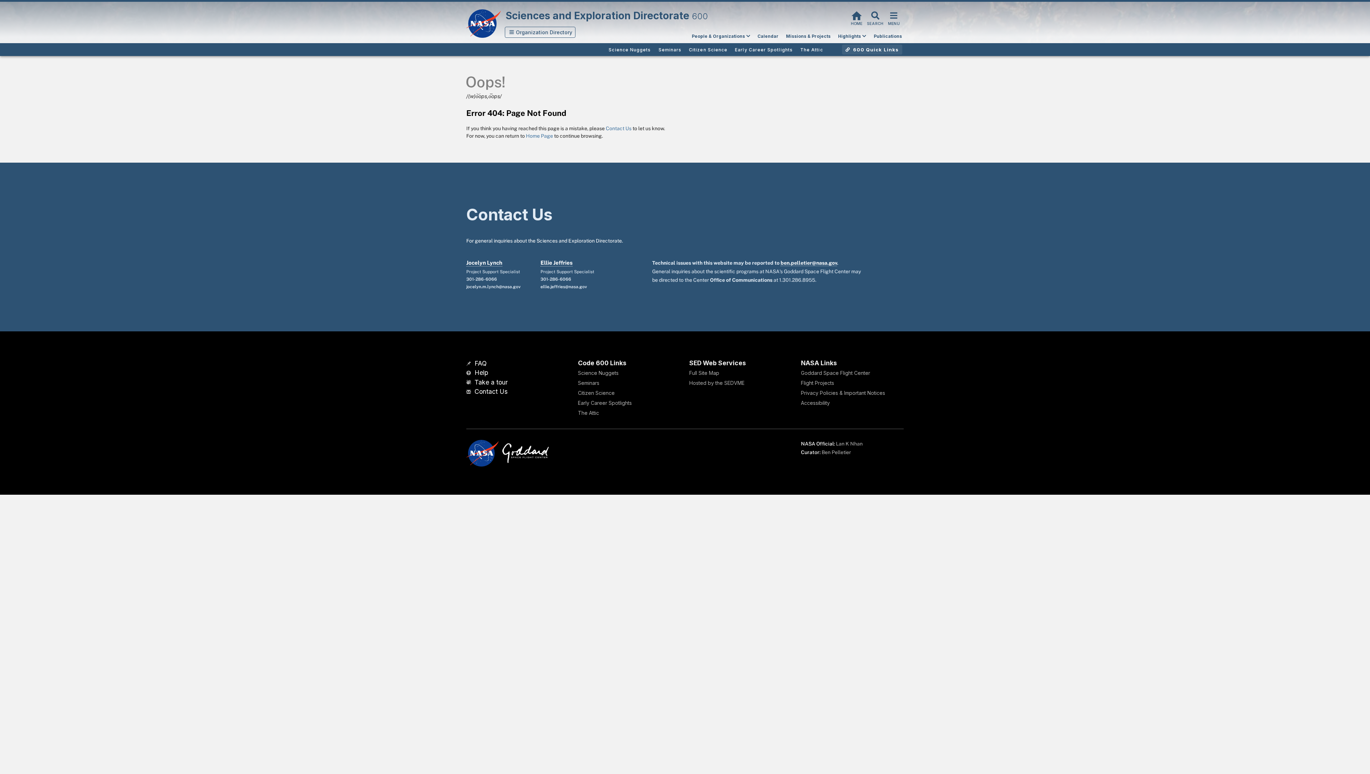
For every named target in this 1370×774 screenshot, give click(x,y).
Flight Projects (817, 383)
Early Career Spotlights (605, 403)
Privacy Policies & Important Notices (843, 393)
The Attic (588, 413)
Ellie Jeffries (557, 263)
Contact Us (618, 128)
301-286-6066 (481, 279)
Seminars (588, 383)
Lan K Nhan (849, 444)
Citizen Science (596, 393)
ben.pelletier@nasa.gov (809, 263)
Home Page (539, 136)
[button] (540, 32)
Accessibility (815, 403)
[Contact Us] (469, 392)
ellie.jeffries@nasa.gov (564, 286)
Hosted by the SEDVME (717, 383)
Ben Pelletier (836, 452)
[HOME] (856, 15)
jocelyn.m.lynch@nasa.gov (493, 286)
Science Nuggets (598, 373)
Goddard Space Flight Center (835, 373)
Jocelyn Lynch (484, 263)
